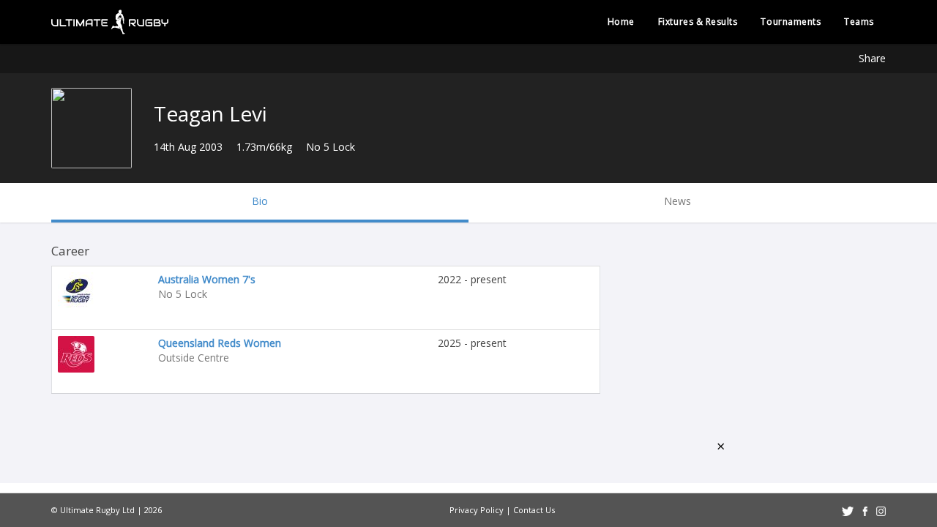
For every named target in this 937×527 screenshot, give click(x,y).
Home (621, 21)
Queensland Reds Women (219, 343)
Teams (859, 21)
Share (872, 58)
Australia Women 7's (206, 279)
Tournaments (791, 21)
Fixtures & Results (698, 21)
